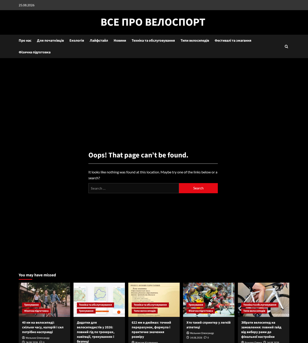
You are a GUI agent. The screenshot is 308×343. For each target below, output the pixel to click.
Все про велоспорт (153, 22)
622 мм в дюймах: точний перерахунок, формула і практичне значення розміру (151, 329)
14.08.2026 (196, 338)
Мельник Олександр (38, 338)
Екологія (76, 40)
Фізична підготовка (35, 52)
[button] (286, 46)
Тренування (31, 305)
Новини (120, 40)
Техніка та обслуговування (153, 40)
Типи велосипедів (195, 40)
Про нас (25, 40)
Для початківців (50, 40)
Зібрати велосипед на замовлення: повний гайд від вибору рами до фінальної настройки (261, 329)
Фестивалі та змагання (233, 40)
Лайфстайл (99, 40)
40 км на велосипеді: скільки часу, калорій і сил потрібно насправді (43, 327)
